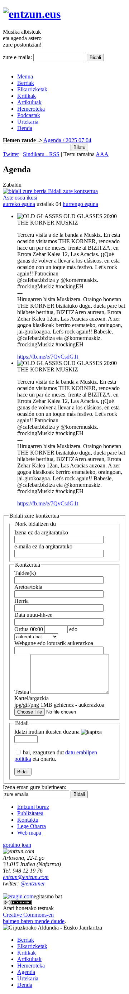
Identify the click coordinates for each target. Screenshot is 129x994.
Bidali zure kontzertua (72, 191)
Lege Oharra (31, 826)
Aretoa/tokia (28, 587)
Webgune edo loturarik (53, 643)
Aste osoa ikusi (20, 198)
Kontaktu (27, 820)
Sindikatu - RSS (41, 154)
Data (33, 615)
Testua (21, 692)
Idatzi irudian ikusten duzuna (47, 732)
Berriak (25, 83)
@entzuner (32, 883)
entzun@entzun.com (26, 877)
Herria (21, 601)
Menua (25, 76)
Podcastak (28, 115)
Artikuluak (29, 102)
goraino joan (17, 845)
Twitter (11, 154)
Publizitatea (30, 813)
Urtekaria (27, 122)
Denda (24, 128)
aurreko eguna (19, 204)
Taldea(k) (25, 573)
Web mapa (29, 833)
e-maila (43, 546)
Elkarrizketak (32, 89)
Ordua (28, 629)
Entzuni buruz (33, 807)
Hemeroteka (31, 109)
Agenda (52, 140)
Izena (41, 532)
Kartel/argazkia (59, 701)
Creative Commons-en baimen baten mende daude (33, 918)
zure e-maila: (17, 57)
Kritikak (26, 96)
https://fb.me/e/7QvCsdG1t (47, 357)
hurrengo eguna (80, 204)
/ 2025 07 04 (76, 140)
